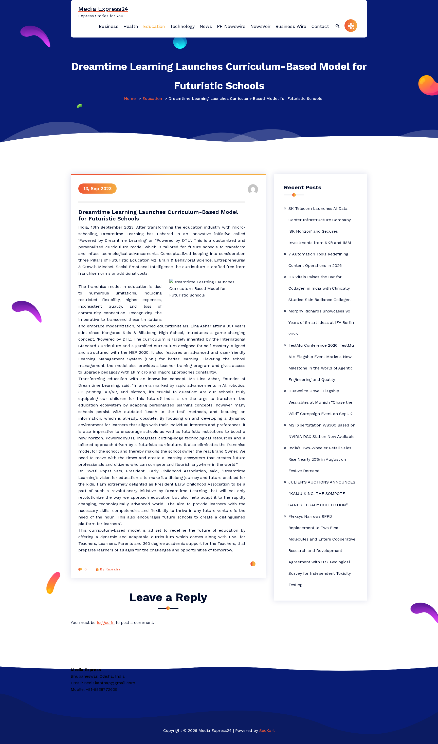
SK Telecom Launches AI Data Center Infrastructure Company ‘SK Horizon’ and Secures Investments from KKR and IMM (319, 225)
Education (152, 98)
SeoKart (267, 730)
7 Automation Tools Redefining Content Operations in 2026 (318, 260)
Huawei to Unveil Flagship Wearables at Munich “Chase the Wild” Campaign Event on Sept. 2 (320, 402)
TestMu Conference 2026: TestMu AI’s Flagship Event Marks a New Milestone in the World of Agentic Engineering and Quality (321, 362)
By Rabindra (110, 569)
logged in (106, 622)
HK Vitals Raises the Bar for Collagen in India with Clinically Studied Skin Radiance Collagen (319, 288)
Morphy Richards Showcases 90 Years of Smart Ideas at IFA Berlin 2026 (321, 322)
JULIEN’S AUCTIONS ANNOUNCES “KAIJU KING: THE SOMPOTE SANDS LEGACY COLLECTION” (321, 493)
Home (130, 98)
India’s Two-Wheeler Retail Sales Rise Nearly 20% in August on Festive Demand (319, 459)
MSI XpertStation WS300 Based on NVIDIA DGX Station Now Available (321, 431)
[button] (337, 25)
